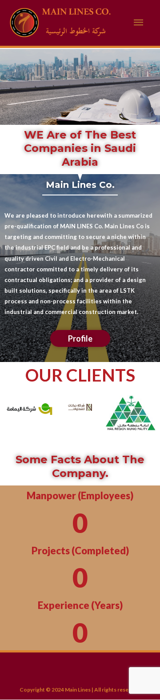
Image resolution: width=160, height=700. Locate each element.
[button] (18, 420)
